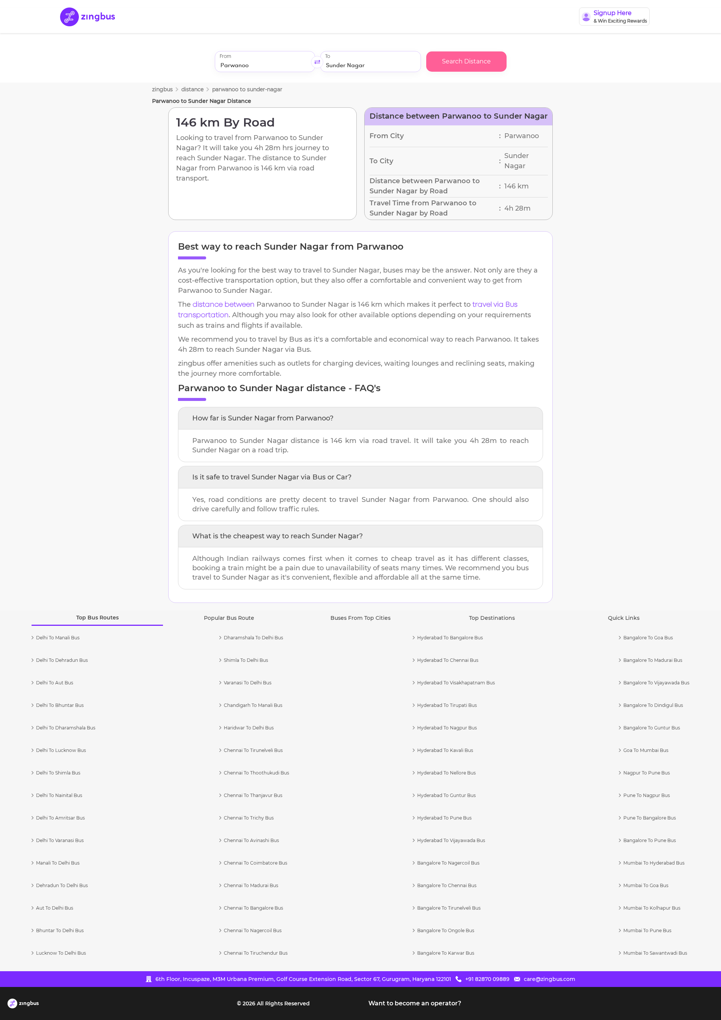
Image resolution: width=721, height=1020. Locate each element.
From (225, 56)
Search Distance (466, 61)
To (327, 56)
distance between (224, 305)
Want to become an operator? (414, 1003)
